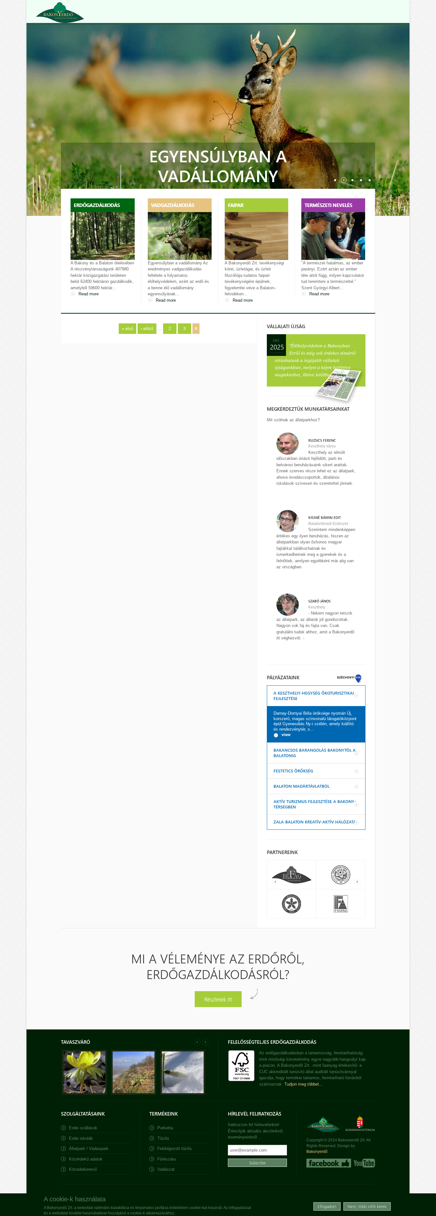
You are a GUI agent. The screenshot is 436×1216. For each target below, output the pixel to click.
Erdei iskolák (81, 1138)
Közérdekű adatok (85, 1159)
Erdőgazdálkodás (97, 205)
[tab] (316, 696)
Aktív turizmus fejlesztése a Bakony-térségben (315, 804)
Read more (89, 293)
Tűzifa (163, 1138)
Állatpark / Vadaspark (89, 1148)
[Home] (60, 12)
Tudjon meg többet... (303, 1084)
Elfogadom (327, 1206)
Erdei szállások (83, 1127)
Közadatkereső (83, 1169)
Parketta (165, 1127)
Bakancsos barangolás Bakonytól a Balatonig (315, 752)
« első (127, 328)
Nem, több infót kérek (367, 1206)
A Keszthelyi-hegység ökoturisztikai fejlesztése (314, 695)
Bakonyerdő (316, 1151)
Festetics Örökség (293, 770)
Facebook (328, 1163)
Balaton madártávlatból (301, 786)
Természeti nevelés (328, 205)
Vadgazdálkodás (172, 205)
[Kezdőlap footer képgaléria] (84, 1093)
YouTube (363, 1163)
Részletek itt (218, 999)
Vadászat (166, 1169)
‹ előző (147, 328)
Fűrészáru (166, 1159)
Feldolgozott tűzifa (174, 1148)
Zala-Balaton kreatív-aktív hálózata (315, 821)
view (286, 734)
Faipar (235, 205)
